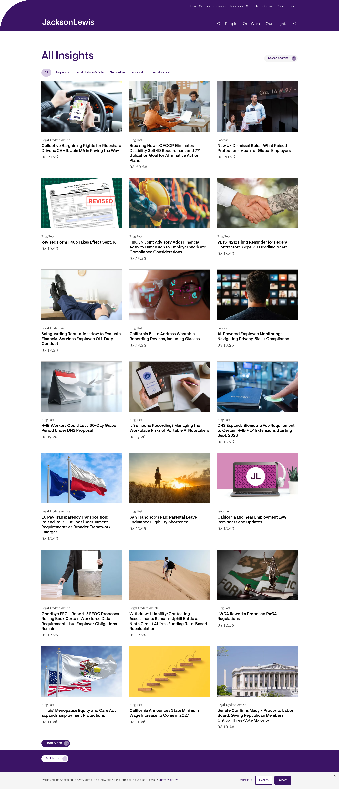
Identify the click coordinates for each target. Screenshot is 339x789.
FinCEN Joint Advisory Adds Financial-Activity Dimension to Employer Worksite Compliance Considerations (167, 247)
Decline (264, 780)
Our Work (251, 24)
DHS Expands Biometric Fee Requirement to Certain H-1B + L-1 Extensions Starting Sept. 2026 (256, 431)
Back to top (52, 758)
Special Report (159, 72)
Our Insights (276, 24)
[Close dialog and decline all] (334, 776)
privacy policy (169, 780)
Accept (282, 780)
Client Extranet (287, 6)
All (46, 72)
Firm (193, 6)
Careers (204, 6)
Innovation (220, 6)
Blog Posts (61, 72)
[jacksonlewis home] (68, 20)
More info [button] (246, 780)
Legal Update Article (89, 72)
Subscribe (253, 6)
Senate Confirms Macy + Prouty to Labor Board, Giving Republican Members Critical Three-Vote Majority (255, 716)
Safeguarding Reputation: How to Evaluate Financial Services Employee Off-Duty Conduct (81, 339)
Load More (53, 743)
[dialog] (169, 780)
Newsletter (117, 72)
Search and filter (279, 58)
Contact (268, 6)
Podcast (137, 72)
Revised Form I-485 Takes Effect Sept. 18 (79, 242)
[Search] (293, 24)
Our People (227, 24)
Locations (236, 6)
